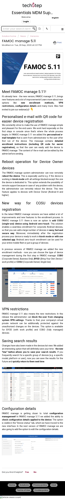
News (23, 36)
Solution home (9, 36)
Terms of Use (23, 490)
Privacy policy (40, 485)
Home (12, 485)
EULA (54, 485)
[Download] (26, 254)
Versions (34, 36)
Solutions (24, 485)
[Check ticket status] (39, 28)
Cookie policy (41, 490)
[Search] (34, 28)
